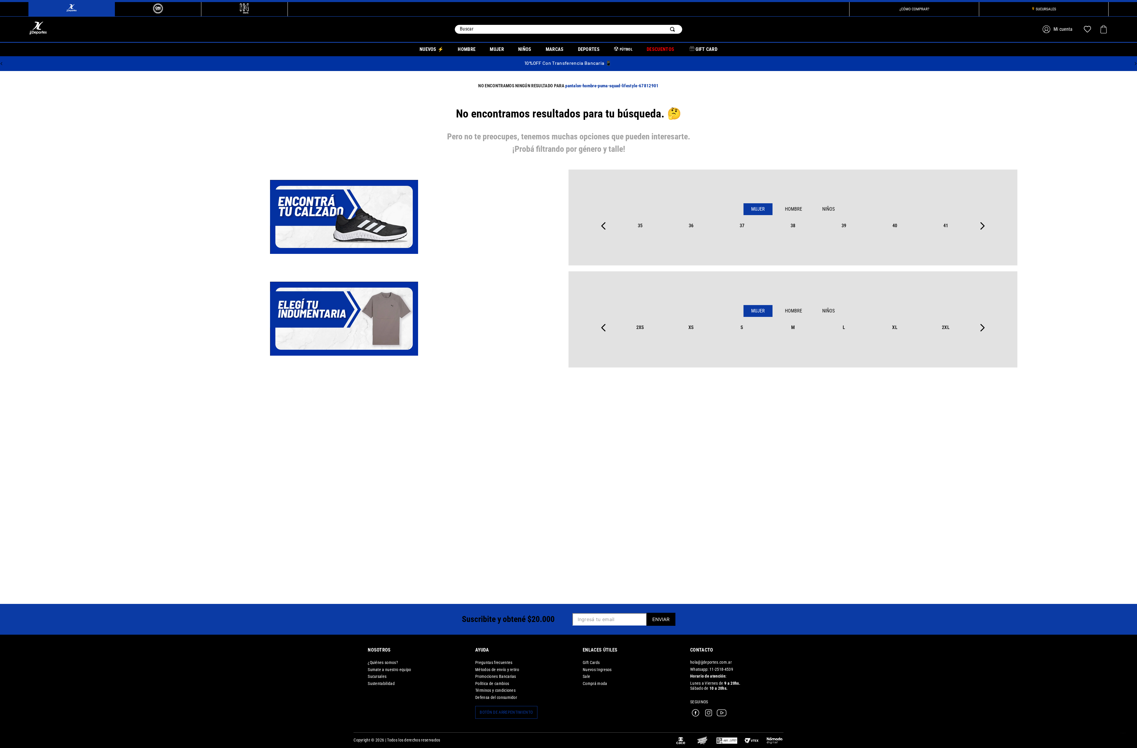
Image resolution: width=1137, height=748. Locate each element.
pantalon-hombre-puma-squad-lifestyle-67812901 (612, 85)
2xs (640, 327)
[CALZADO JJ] (344, 217)
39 (844, 225)
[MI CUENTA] (1058, 29)
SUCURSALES (1046, 9)
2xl (946, 327)
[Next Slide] (1135, 63)
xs (691, 327)
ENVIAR (660, 619)
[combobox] (568, 29)
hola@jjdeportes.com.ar (711, 662)
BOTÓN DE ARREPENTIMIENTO (506, 712)
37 (742, 225)
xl (894, 327)
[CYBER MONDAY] (702, 740)
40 (894, 225)
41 (945, 225)
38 (793, 225)
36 (691, 225)
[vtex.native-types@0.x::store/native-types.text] (727, 740)
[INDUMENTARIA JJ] (344, 319)
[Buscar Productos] (673, 29)
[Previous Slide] (1, 63)
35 (640, 225)
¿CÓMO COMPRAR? (914, 9)
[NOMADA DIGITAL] (774, 740)
